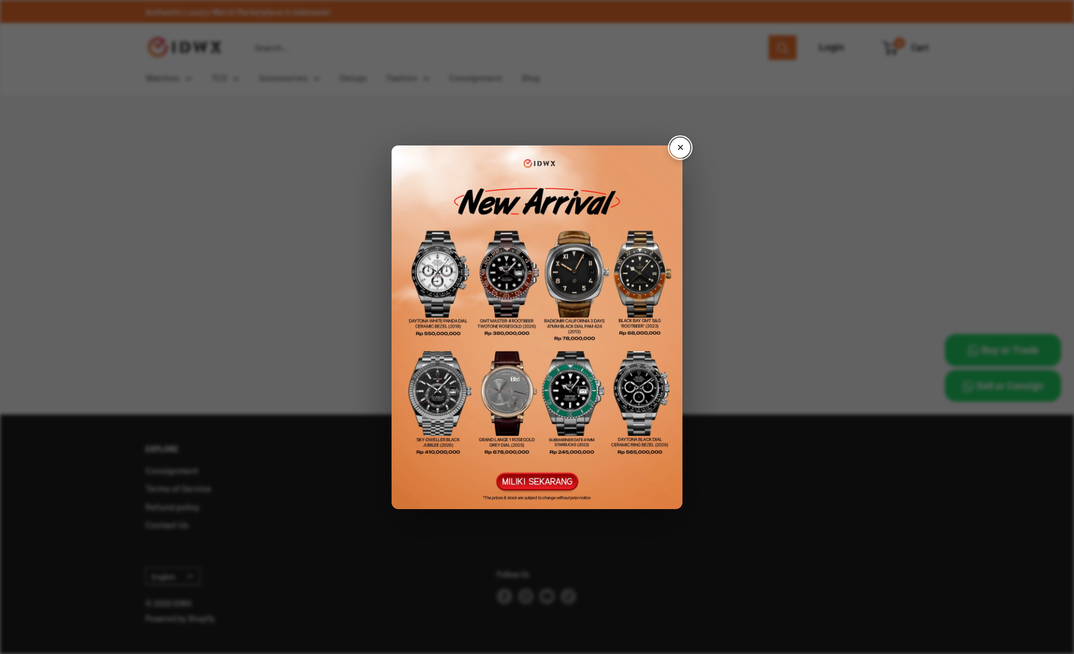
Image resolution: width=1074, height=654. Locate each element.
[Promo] (537, 327)
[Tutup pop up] (680, 148)
